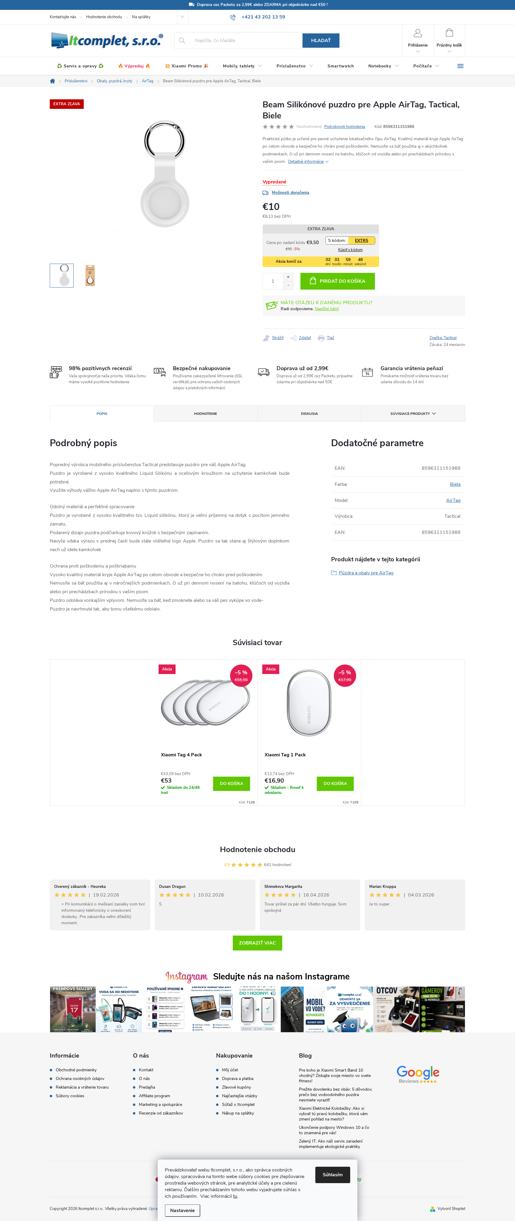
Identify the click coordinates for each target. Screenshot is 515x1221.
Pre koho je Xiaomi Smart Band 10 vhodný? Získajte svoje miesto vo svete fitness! (335, 1075)
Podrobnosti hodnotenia (344, 126)
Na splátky (141, 17)
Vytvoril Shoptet (451, 1208)
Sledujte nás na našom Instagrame (281, 976)
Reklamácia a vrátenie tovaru (82, 1087)
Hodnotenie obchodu (104, 17)
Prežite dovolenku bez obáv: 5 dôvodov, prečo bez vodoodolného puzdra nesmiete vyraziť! (335, 1094)
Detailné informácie (306, 161)
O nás (144, 1078)
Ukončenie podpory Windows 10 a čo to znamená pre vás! (334, 1130)
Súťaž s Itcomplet (238, 1104)
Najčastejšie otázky (239, 1096)
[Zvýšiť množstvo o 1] (288, 277)
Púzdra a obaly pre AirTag (366, 573)
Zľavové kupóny (236, 1087)
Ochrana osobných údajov (80, 1078)
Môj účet (230, 1070)
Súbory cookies (70, 1096)
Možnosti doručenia (290, 192)
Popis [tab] (102, 413)
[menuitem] (80, 66)
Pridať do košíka (342, 281)
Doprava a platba (237, 1078)
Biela (455, 484)
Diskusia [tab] (309, 413)
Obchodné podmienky (76, 1070)
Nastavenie (182, 1210)
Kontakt (146, 1070)
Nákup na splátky (238, 1113)
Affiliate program (154, 1096)
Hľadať (321, 40)
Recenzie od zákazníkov (161, 1113)
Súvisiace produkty (410, 413)
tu (235, 1196)
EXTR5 (361, 240)
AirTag (453, 500)
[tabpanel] (206, 733)
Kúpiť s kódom (350, 250)
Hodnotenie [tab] (205, 413)
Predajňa (147, 1087)
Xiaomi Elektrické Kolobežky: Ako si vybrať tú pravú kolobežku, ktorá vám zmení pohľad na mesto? (333, 1114)
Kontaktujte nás (63, 17)
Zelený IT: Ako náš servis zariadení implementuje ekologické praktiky (330, 1143)
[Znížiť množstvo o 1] (288, 285)
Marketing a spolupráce (160, 1104)
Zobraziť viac (257, 943)
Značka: (443, 338)
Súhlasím (333, 1174)
